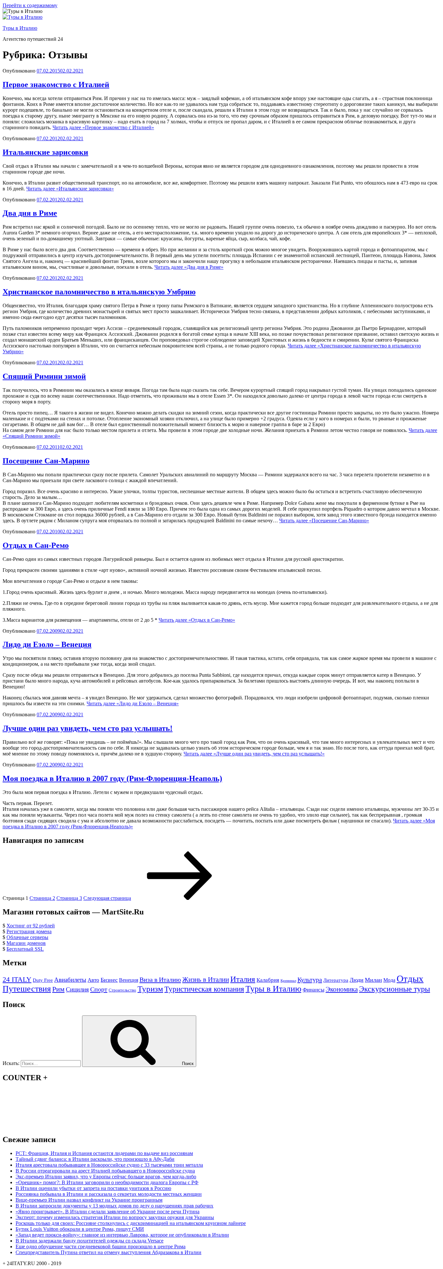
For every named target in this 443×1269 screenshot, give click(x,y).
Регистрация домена (29, 931)
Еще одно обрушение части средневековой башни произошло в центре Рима (101, 1246)
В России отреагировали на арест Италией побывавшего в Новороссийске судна (105, 1170)
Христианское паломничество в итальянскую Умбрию (99, 292)
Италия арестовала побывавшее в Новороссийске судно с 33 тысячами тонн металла (109, 1165)
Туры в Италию (20, 28)
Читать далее (103, 127)
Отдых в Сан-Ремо (36, 545)
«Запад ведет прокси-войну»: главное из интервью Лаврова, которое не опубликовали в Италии (122, 1235)
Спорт (98, 989)
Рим (58, 989)
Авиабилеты (70, 979)
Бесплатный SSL (25, 949)
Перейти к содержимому (30, 5)
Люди (357, 980)
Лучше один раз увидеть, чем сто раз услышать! (88, 728)
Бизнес (109, 980)
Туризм (150, 988)
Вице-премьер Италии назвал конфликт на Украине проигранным (89, 1200)
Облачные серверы (27, 937)
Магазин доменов (26, 943)
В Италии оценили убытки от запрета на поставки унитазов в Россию (93, 1188)
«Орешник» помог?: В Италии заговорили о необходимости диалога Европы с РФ (107, 1182)
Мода (389, 980)
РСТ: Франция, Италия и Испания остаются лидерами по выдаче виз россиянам (104, 1153)
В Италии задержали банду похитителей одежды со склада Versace (89, 1240)
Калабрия (268, 980)
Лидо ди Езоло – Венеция (47, 644)
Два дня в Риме (30, 213)
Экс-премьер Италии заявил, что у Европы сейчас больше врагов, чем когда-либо (106, 1176)
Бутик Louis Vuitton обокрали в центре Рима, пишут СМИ (80, 1229)
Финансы (313, 990)
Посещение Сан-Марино (46, 461)
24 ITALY (17, 979)
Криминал (288, 980)
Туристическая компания (204, 989)
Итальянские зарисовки (45, 152)
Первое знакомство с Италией (56, 84)
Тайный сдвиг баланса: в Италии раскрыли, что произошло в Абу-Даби (95, 1159)
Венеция (128, 980)
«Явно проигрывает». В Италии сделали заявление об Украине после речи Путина (107, 1211)
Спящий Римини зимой (44, 376)
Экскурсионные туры (394, 989)
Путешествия (27, 988)
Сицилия (77, 989)
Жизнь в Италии (205, 979)
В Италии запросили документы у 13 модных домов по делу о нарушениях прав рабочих (114, 1205)
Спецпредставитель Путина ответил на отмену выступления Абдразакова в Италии (108, 1252)
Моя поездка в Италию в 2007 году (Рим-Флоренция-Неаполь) (112, 778)
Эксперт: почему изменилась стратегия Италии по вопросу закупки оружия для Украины (115, 1217)
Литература (335, 980)
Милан (373, 980)
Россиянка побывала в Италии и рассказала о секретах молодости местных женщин (109, 1194)
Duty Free (43, 980)
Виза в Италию (160, 979)
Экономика (342, 989)
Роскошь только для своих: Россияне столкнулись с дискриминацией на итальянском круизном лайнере (131, 1223)
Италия (242, 979)
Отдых (410, 978)
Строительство (122, 990)
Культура (309, 979)
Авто (93, 980)
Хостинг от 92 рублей (30, 925)
